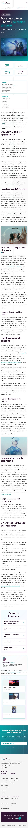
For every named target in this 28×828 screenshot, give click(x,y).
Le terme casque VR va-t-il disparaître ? (10, 648)
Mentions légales (14, 803)
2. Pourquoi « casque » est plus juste (10, 85)
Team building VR (4, 783)
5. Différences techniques (6, 90)
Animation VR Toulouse (5, 798)
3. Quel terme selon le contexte (7, 87)
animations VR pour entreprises (13, 672)
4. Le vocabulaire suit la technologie (8, 88)
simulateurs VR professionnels (14, 266)
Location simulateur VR (5, 778)
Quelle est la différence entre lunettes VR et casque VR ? (11, 622)
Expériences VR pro (5, 101)
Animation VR (4, 102)
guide (3, 123)
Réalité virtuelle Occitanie (5, 808)
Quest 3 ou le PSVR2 (6, 494)
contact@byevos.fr (5, 768)
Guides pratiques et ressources (10, 8)
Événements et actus (5, 107)
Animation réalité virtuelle (5, 780)
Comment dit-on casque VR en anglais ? (11, 635)
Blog (5, 8)
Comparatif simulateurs (15, 780)
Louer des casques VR (8, 748)
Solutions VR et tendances (6, 98)
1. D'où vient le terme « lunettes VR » (8, 84)
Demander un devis (7, 743)
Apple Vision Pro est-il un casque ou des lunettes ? (13, 642)
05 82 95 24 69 (4, 767)
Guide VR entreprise (14, 778)
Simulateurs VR (3, 792)
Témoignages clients (5, 105)
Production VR (4, 104)
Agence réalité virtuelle (5, 775)
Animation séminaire (4, 785)
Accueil (2, 8)
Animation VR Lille (4, 805)
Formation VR (3, 790)
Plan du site (13, 805)
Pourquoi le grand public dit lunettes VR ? (13, 629)
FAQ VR (12, 783)
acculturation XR (22, 352)
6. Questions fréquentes (6, 91)
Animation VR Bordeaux (5, 803)
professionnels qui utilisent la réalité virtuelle (11, 362)
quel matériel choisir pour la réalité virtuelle (10, 586)
